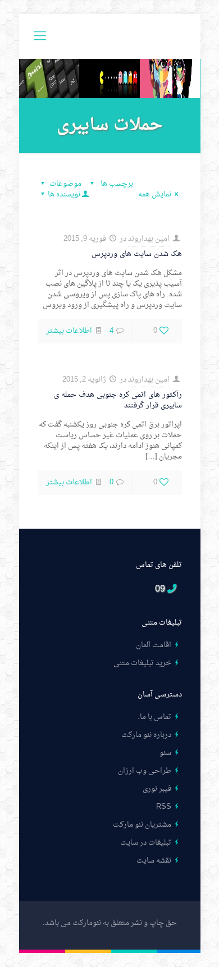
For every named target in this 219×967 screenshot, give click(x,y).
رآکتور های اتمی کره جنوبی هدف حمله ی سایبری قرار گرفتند (118, 400)
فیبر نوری (157, 789)
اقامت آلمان (153, 645)
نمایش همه (154, 194)
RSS (163, 807)
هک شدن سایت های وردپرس (137, 254)
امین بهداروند (149, 239)
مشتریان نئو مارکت (142, 825)
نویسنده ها (64, 194)
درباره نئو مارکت (146, 735)
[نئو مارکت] (109, 36)
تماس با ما (155, 717)
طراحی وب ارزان (144, 771)
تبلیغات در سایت (145, 843)
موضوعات (65, 184)
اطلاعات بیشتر (69, 331)
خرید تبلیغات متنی (142, 663)
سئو (165, 753)
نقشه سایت (153, 861)
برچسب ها (116, 184)
